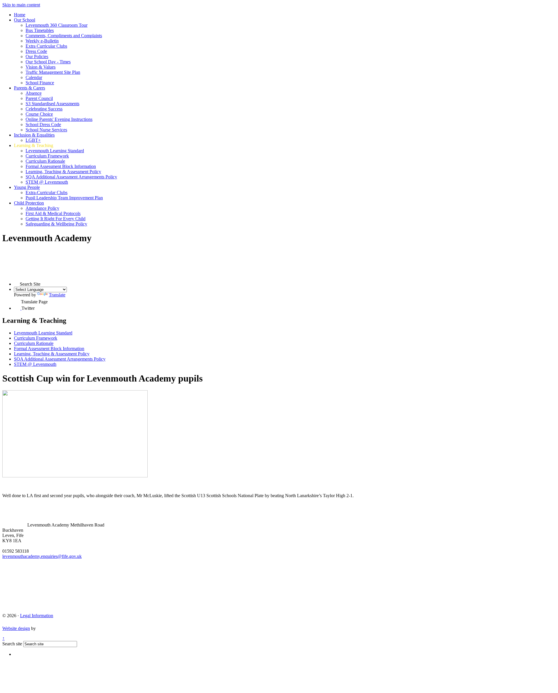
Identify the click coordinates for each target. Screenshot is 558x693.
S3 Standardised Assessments (52, 103)
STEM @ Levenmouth (47, 182)
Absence (34, 93)
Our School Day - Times (48, 61)
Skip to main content (21, 4)
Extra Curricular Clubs (46, 46)
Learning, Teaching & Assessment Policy (63, 171)
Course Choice (39, 114)
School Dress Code (43, 124)
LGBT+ (33, 140)
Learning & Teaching (33, 145)
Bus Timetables (40, 30)
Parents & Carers (29, 87)
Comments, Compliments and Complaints (64, 35)
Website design (16, 628)
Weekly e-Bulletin (42, 40)
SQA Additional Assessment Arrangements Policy (71, 176)
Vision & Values (41, 67)
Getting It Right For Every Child (55, 218)
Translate (57, 294)
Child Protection (29, 202)
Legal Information (36, 615)
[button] (17, 283)
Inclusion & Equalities (34, 134)
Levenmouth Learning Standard (55, 150)
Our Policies (37, 56)
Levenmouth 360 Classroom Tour (56, 25)
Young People (27, 187)
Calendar (34, 77)
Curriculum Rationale (45, 161)
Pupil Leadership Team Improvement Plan (64, 197)
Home (19, 14)
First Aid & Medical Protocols (53, 213)
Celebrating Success (44, 108)
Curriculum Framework (47, 155)
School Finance (40, 82)
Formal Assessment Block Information (61, 166)
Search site (12, 643)
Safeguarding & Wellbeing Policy (56, 223)
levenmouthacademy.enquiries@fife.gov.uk (42, 556)
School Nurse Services (46, 129)
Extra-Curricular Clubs (46, 192)
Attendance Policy (42, 208)
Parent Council (39, 98)
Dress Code (36, 51)
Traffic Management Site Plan (53, 72)
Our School (24, 19)
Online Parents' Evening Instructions (59, 119)
